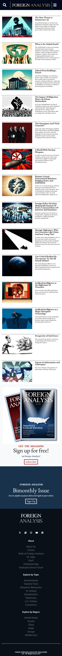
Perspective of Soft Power (46, 336)
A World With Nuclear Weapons (45, 151)
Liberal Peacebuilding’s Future (45, 72)
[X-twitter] (20, 533)
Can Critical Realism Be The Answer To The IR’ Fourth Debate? (46, 258)
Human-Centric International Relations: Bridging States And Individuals (46, 179)
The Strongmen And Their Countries (47, 124)
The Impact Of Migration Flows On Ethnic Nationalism (46, 99)
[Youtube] (37, 533)
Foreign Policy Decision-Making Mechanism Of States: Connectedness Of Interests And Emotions (46, 206)
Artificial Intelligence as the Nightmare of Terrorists (46, 285)
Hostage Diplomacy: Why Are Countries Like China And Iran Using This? (47, 232)
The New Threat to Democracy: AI (43, 19)
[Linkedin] (42, 533)
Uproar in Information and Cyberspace (47, 363)
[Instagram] (31, 533)
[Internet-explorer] (25, 533)
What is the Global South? (47, 44)
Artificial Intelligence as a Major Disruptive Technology (46, 311)
